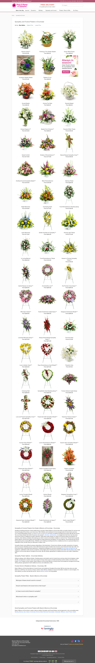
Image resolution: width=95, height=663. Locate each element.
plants (16, 533)
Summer (27, 10)
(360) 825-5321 (15, 644)
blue (63, 548)
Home (13, 15)
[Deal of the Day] (69, 66)
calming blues (53, 535)
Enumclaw (32, 612)
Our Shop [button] (75, 10)
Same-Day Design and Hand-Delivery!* (22, 1)
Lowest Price (38, 25)
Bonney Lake (22, 612)
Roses (20, 561)
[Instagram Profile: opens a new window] (72, 641)
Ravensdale (51, 612)
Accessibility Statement (51, 657)
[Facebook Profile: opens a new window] (76, 641)
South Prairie (69, 612)
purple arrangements (71, 548)
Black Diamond (44, 612)
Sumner (38, 612)
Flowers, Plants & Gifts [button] (64, 10)
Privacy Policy (42, 657)
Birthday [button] (41, 10)
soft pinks (46, 535)
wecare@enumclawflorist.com (19, 645)
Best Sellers (22, 25)
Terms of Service (34, 657)
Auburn (28, 612)
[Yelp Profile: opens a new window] (82, 641)
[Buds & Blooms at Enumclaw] (22, 5)
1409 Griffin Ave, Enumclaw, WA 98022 (21, 642)
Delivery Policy (61, 657)
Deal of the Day (20, 10)
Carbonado (57, 612)
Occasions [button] (33, 10)
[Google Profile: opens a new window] (79, 641)
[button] (91, 657)
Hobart (74, 612)
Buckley (17, 612)
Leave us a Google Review (76, 644)
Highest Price (30, 25)
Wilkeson (63, 612)
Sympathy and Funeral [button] (51, 10)
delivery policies (45, 571)
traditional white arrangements (40, 533)
